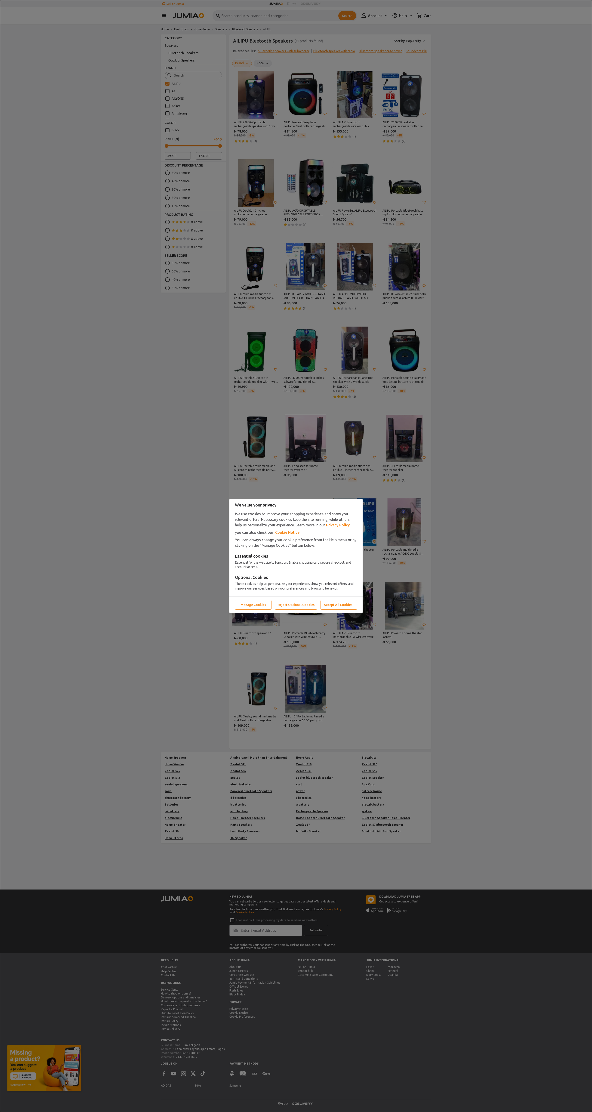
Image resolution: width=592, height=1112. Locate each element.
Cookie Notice (287, 532)
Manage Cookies (253, 605)
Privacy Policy (338, 525)
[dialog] (296, 556)
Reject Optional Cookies (296, 605)
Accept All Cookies (338, 605)
